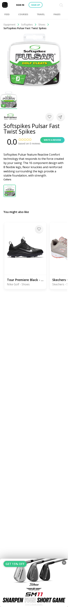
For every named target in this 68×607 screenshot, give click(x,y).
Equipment (9, 24)
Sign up (35, 4)
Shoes (41, 24)
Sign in (20, 4)
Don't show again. (34, 604)
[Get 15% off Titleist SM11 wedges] (34, 583)
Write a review (52, 139)
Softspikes (27, 24)
